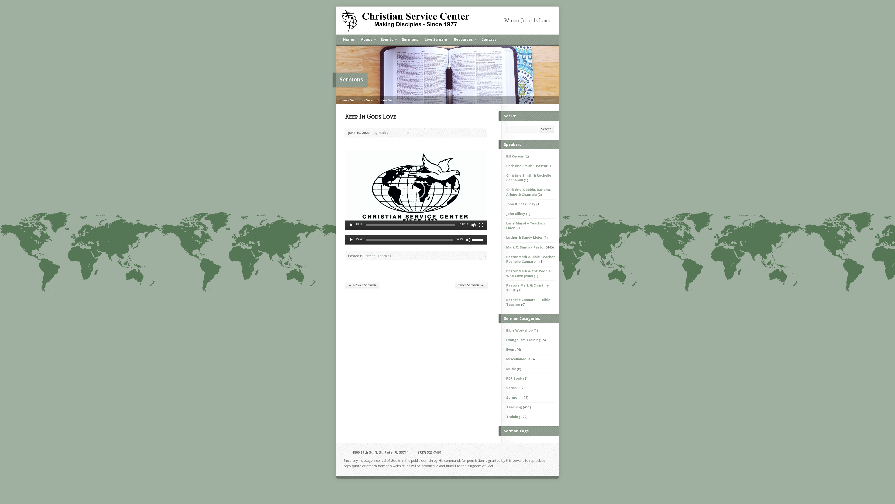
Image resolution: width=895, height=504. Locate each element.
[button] (416, 190)
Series (511, 388)
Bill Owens (515, 156)
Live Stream (436, 39)
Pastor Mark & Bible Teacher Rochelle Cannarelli (530, 259)
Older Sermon (471, 285)
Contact (488, 39)
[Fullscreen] (481, 225)
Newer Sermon (362, 285)
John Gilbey (515, 213)
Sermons (410, 39)
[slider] (410, 225)
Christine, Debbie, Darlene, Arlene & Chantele (528, 191)
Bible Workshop (519, 330)
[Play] (351, 225)
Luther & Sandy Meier (524, 237)
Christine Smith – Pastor (526, 166)
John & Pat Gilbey (520, 204)
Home (348, 39)
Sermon (371, 100)
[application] (416, 190)
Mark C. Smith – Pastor (525, 247)
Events (387, 39)
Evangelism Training (523, 340)
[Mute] (473, 225)
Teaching (384, 256)
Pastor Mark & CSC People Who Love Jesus (528, 273)
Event (511, 349)
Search (546, 129)
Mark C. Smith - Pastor (395, 132)
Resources (463, 39)
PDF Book (514, 378)
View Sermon (390, 100)
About (366, 39)
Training (513, 416)
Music (511, 369)
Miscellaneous (518, 359)
